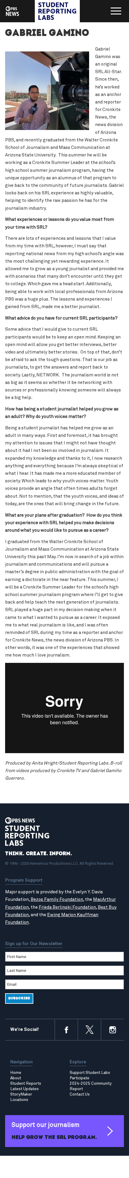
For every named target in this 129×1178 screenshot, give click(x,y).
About (15, 1078)
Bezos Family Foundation (57, 899)
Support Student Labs (90, 1073)
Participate (79, 1078)
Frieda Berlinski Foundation (67, 907)
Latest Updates (24, 1089)
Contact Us (80, 1094)
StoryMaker (21, 1094)
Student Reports (25, 1083)
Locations (19, 1100)
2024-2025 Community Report (91, 1086)
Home (15, 1073)
